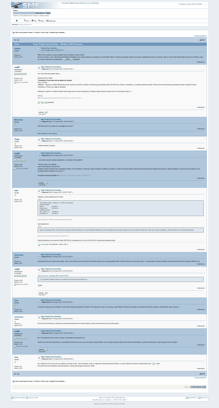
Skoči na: (187, 387)
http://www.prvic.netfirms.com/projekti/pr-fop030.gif (55, 219)
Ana (16, 300)
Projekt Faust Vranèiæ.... (49, 48)
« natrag (196, 36)
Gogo (16, 139)
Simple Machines (120, 397)
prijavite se (83, 3)
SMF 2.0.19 (102, 397)
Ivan (16, 190)
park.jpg (43, 244)
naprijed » (203, 36)
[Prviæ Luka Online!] (21, 82)
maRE (17, 67)
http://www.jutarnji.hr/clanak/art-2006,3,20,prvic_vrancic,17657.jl (59, 98)
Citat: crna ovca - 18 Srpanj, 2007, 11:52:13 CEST (53, 275)
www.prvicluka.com (25, 24)
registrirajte (95, 3)
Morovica (18, 120)
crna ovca (18, 255)
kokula (17, 48)
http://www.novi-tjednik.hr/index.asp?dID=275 (74, 175)
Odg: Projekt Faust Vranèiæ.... (51, 67)
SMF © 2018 (111, 397)
